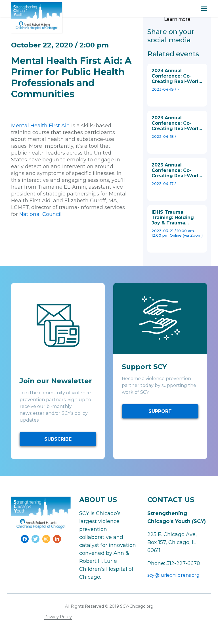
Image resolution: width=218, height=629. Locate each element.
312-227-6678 (183, 563)
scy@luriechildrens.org (173, 575)
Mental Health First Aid (40, 125)
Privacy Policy (58, 616)
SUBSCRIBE (58, 439)
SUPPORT (160, 411)
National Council (40, 214)
